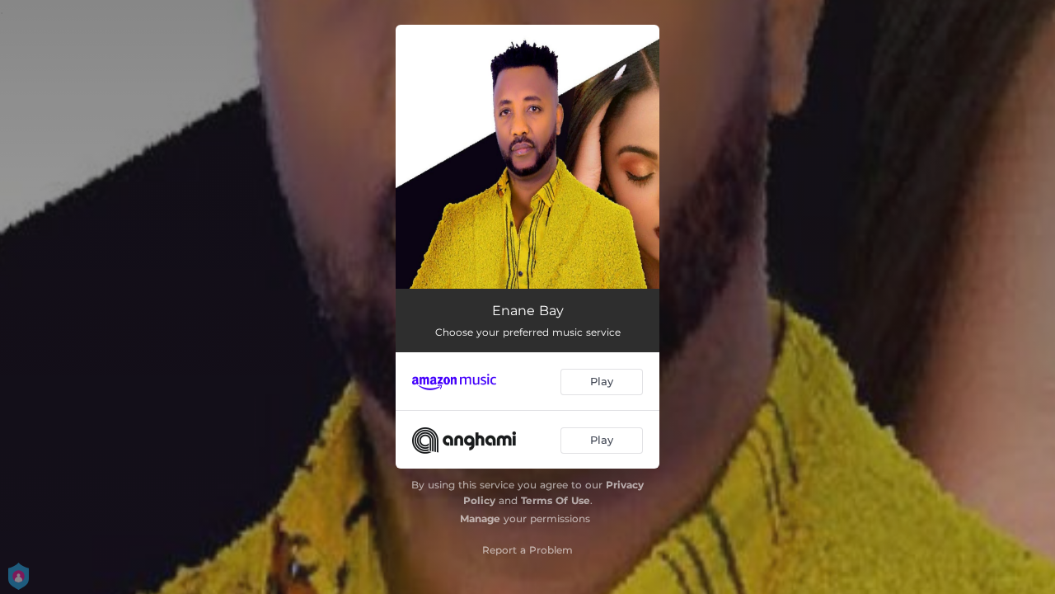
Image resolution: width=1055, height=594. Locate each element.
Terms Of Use (555, 500)
